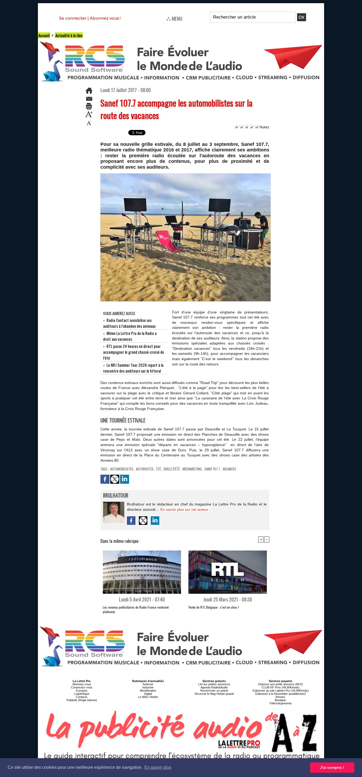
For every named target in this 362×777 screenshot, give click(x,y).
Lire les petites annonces (214, 684)
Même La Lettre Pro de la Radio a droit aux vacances (130, 336)
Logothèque (81, 693)
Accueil (44, 35)
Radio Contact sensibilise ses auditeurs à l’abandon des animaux (129, 323)
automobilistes (121, 469)
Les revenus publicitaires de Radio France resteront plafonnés (136, 609)
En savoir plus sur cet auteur (184, 509)
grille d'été (172, 469)
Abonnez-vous (81, 684)
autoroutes (145, 469)
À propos (81, 690)
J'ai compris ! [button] (332, 767)
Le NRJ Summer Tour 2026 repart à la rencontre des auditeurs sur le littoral (133, 368)
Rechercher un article (214, 690)
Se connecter (72, 18)
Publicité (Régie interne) (82, 700)
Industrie (147, 687)
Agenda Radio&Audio (214, 687)
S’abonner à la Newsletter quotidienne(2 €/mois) (280, 695)
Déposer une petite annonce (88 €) (280, 684)
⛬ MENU (174, 18)
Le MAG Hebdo (148, 697)
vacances (229, 469)
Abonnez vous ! (105, 18)
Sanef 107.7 (212, 469)
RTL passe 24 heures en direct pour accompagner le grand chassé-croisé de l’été (133, 352)
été (158, 469)
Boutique (280, 700)
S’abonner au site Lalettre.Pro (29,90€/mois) (280, 690)
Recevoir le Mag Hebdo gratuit (214, 693)
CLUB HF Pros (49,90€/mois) (280, 687)
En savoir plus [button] (157, 767)
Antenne (148, 684)
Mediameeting (192, 469)
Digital (148, 693)
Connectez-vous (81, 687)
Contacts (81, 697)
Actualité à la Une (68, 35)
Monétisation (148, 690)
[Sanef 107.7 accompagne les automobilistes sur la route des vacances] (185, 175)
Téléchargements (280, 703)
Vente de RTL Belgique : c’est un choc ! (213, 607)
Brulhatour (115, 496)
